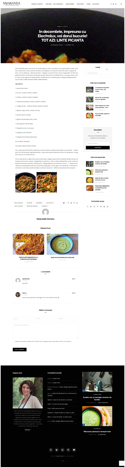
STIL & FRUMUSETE (57, 4)
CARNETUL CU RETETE (36, 4)
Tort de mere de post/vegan (60, 404)
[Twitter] (57, 450)
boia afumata (18, 202)
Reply (74, 279)
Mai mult (28, 429)
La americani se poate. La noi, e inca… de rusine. (102, 89)
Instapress (50, 412)
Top (63, 461)
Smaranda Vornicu (57, 45)
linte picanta (18, 206)
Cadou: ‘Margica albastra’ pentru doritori (62, 421)
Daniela (50, 400)
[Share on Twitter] (7, 78)
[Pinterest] (7, 83)
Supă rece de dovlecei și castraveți (62, 257)
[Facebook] (51, 450)
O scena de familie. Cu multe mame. (62, 417)
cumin (24, 132)
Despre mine (56, 378)
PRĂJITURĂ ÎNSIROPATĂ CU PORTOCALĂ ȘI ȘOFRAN (102, 188)
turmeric (25, 128)
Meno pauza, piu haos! (58, 408)
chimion (29, 202)
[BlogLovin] (74, 450)
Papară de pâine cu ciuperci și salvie (64, 412)
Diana (49, 404)
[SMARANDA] (11, 4)
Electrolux (49, 202)
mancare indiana (32, 206)
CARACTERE (48, 4)
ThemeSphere (60, 456)
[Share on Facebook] (7, 74)
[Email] (7, 87)
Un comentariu (102, 434)
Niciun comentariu (103, 402)
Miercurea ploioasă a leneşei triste (97, 432)
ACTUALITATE (95, 4)
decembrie (39, 202)
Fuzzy (49, 408)
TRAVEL (89, 4)
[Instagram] (62, 450)
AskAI (49, 417)
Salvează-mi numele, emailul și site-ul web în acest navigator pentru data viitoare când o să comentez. (43, 341)
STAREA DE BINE (70, 4)
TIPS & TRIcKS (80, 4)
